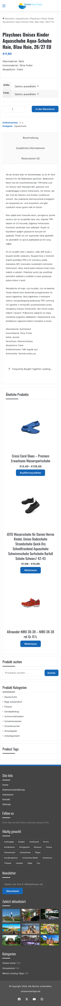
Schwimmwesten (13, 721)
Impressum (7, 794)
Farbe (6, 93)
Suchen (51, 673)
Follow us (8, 813)
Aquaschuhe (22, 18)
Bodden (21, 842)
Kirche (46, 842)
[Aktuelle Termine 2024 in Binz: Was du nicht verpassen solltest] (11, 929)
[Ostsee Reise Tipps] (30, 5)
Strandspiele (10, 731)
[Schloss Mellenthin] (50, 914)
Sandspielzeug (11, 711)
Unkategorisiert (12, 736)
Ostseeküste (25, 852)
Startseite (9, 18)
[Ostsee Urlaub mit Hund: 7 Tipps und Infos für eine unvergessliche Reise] (31, 929)
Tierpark (7, 863)
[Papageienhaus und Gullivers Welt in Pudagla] (31, 915)
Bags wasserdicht (13, 702)
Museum (37, 847)
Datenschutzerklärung (13, 789)
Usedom (19, 863)
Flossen (8, 706)
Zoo (38, 863)
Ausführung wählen (30, 472)
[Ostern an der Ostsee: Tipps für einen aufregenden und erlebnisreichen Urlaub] (50, 929)
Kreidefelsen (9, 847)
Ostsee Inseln (9, 963)
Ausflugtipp (9, 842)
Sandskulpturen (11, 858)
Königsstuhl (24, 847)
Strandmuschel (12, 726)
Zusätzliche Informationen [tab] (30, 148)
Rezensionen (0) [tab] (30, 158)
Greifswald (34, 842)
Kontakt (6, 799)
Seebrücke (47, 858)
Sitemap (6, 804)
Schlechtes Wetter (30, 858)
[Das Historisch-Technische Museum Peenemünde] (11, 915)
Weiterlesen (30, 570)
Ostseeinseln (9, 852)
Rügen (38, 852)
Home (5, 785)
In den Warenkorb (45, 109)
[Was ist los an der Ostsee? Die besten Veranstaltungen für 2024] (31, 940)
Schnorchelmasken (14, 716)
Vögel (29, 863)
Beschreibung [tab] (30, 137)
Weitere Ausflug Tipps (13, 973)
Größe (6, 85)
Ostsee (49, 847)
